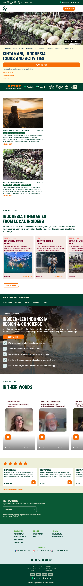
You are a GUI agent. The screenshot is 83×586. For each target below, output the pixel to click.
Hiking (27, 302)
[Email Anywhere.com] (4, 2)
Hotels (5, 79)
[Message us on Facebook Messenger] (15, 2)
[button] (5, 447)
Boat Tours (36, 302)
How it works (38, 534)
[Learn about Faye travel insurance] (59, 87)
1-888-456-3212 (26, 2)
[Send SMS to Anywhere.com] (8, 2)
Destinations (18, 49)
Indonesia (7, 49)
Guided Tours (7, 302)
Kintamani (30, 49)
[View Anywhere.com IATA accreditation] (51, 87)
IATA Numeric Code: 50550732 (41, 567)
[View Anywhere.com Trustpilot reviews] (69, 2)
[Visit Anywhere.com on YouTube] (46, 560)
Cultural (18, 302)
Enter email (8, 509)
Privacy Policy (13, 516)
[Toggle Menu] (79, 8)
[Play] (8, 437)
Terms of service (58, 537)
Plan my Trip (69, 9)
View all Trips (11, 285)
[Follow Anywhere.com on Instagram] (50, 560)
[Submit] (34, 509)
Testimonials (19, 534)
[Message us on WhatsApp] (11, 2)
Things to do (7, 72)
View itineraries (8, 75)
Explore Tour (7, 144)
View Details (26, 277)
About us (36, 537)
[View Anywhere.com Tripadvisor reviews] (41, 87)
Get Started (13, 337)
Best (45, 302)
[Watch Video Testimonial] (33, 482)
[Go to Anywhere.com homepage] (5, 8)
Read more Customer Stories (13, 489)
